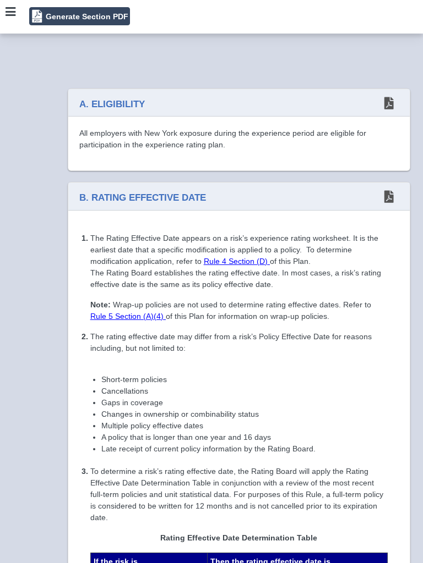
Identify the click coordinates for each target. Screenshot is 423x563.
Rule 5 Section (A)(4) (128, 316)
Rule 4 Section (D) (237, 261)
